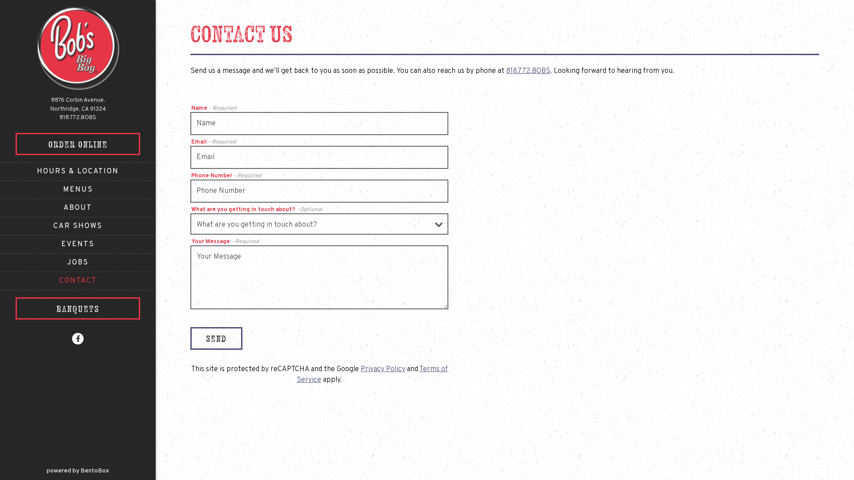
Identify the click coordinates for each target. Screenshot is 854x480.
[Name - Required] (319, 123)
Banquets (77, 308)
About (78, 208)
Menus (78, 189)
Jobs (78, 262)
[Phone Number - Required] (319, 191)
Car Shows (77, 226)
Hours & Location (78, 171)
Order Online (78, 144)
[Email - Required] (319, 157)
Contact (78, 280)
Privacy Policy (383, 369)
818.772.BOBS (78, 117)
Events (77, 244)
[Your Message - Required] (319, 277)
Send (216, 338)
